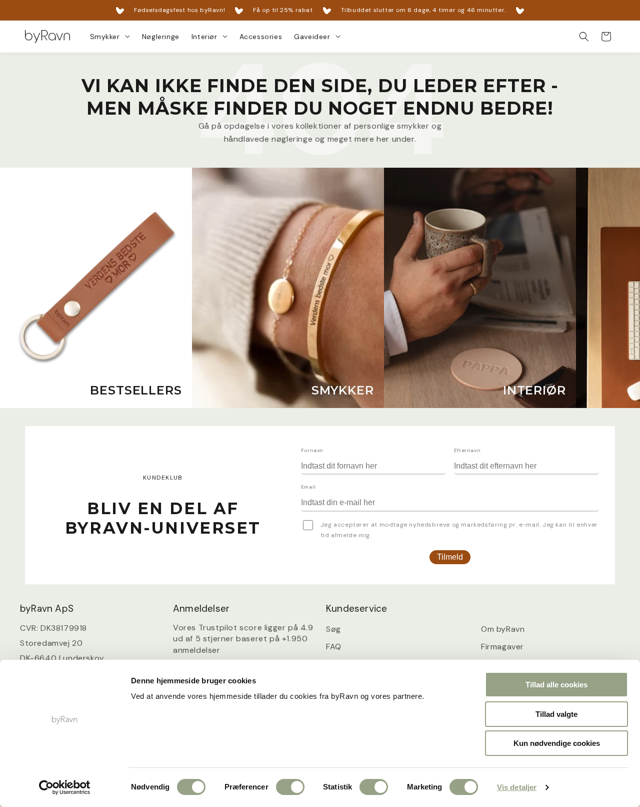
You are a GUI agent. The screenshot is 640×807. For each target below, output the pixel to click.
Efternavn (467, 450)
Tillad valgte (557, 714)
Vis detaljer (516, 787)
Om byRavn (502, 629)
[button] (110, 36)
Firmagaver (502, 646)
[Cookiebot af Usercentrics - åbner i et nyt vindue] (64, 787)
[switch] (290, 787)
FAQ (334, 646)
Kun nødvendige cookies (557, 743)
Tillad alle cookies (557, 684)
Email (308, 487)
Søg (333, 629)
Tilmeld (450, 557)
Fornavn (312, 450)
